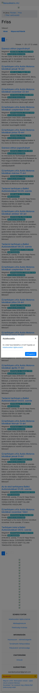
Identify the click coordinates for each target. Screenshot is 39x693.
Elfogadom (30, 354)
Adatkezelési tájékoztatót (13, 347)
